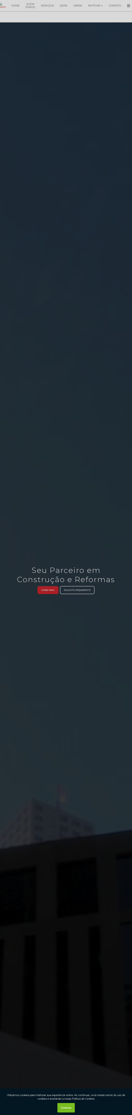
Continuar (66, 1107)
